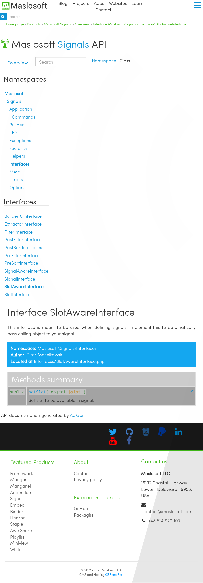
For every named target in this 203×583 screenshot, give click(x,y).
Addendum (21, 492)
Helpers (17, 156)
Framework (21, 473)
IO (14, 132)
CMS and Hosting (101, 574)
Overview (17, 62)
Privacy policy (88, 479)
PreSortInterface (21, 263)
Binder (16, 511)
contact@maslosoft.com (167, 511)
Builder (16, 124)
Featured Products (32, 462)
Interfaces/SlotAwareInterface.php (69, 361)
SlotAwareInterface (24, 286)
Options (17, 187)
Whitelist (18, 549)
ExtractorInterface (23, 224)
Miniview (19, 543)
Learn (137, 3)
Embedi (17, 505)
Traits (17, 179)
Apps (99, 3)
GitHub (81, 508)
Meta (14, 172)
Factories (18, 148)
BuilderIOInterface (23, 216)
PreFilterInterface (22, 255)
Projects (81, 3)
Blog (63, 3)
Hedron (17, 517)
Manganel (20, 486)
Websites (118, 3)
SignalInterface (19, 279)
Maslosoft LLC (112, 570)
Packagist (83, 515)
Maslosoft (14, 93)
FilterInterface (18, 232)
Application (20, 109)
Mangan (18, 479)
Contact (103, 9)
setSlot (37, 392)
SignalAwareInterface (26, 271)
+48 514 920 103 (164, 521)
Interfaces (19, 164)
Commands (23, 117)
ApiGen (77, 415)
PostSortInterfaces (23, 247)
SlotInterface (17, 294)
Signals (73, 43)
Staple (16, 524)
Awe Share (21, 530)
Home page (14, 24)
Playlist (17, 537)
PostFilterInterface (23, 239)
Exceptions (20, 140)
